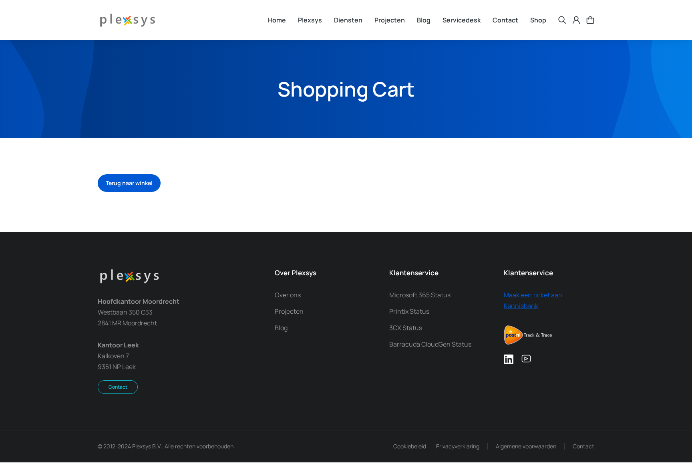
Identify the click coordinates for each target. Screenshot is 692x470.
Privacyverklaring (457, 446)
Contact (118, 386)
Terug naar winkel (129, 183)
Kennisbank (521, 305)
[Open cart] (590, 20)
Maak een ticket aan (533, 294)
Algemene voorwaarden (526, 446)
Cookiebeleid (409, 446)
